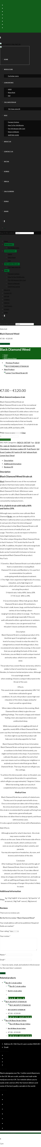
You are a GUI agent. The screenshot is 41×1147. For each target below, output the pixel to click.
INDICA (6, 303)
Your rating (5, 931)
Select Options (5, 344)
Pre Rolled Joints (13, 248)
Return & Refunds (14, 283)
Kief (9, 261)
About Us (7, 290)
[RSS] (4, 28)
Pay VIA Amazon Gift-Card (17, 280)
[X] (4, 5)
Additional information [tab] (12, 464)
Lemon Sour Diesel (7, 455)
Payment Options (14, 274)
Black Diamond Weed (10, 358)
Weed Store (8, 244)
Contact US (7, 293)
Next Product (9, 369)
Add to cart (5, 439)
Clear (23, 433)
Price (2, 433)
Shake (6, 312)
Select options (20, 1017)
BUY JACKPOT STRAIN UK (16, 1009)
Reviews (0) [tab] (8, 467)
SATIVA (6, 296)
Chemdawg (4, 449)
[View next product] (15, 369)
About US (7, 1065)
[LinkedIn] (4, 1109)
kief (24, 452)
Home (6, 241)
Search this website (7, 233)
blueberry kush (16, 446)
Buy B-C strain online (15, 991)
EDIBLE (6, 309)
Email (2, 960)
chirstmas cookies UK (18, 449)
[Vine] (4, 24)
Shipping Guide (10, 1055)
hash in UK (18, 452)
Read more (16, 998)
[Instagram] (4, 18)
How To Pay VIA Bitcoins (16, 277)
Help (6, 270)
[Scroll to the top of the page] (0, 1135)
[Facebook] (4, 8)
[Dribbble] (4, 15)
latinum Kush (32, 452)
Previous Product (12, 363)
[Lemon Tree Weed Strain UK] (16, 373)
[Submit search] (35, 324)
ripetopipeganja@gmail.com (19, 1047)
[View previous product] (4, 363)
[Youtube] (4, 21)
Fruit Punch (31, 449)
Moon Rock (12, 257)
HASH (10, 254)
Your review (5, 936)
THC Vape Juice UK (14, 267)
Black (2, 481)
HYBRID (7, 300)
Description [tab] (8, 460)
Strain (9, 516)
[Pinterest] (4, 11)
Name (3, 955)
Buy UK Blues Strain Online (17, 1028)
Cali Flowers (8, 306)
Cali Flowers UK (28, 446)
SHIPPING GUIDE (14, 287)
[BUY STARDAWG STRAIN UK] (16, 366)
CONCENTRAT (10, 251)
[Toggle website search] (4, 228)
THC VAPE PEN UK (11, 264)
